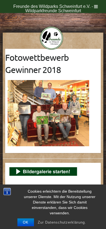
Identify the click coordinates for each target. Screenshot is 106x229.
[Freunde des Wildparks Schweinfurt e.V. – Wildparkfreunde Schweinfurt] (53, 38)
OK (26, 222)
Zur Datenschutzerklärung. (62, 222)
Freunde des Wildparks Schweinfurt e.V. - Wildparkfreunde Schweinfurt (53, 8)
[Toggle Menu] (96, 6)
